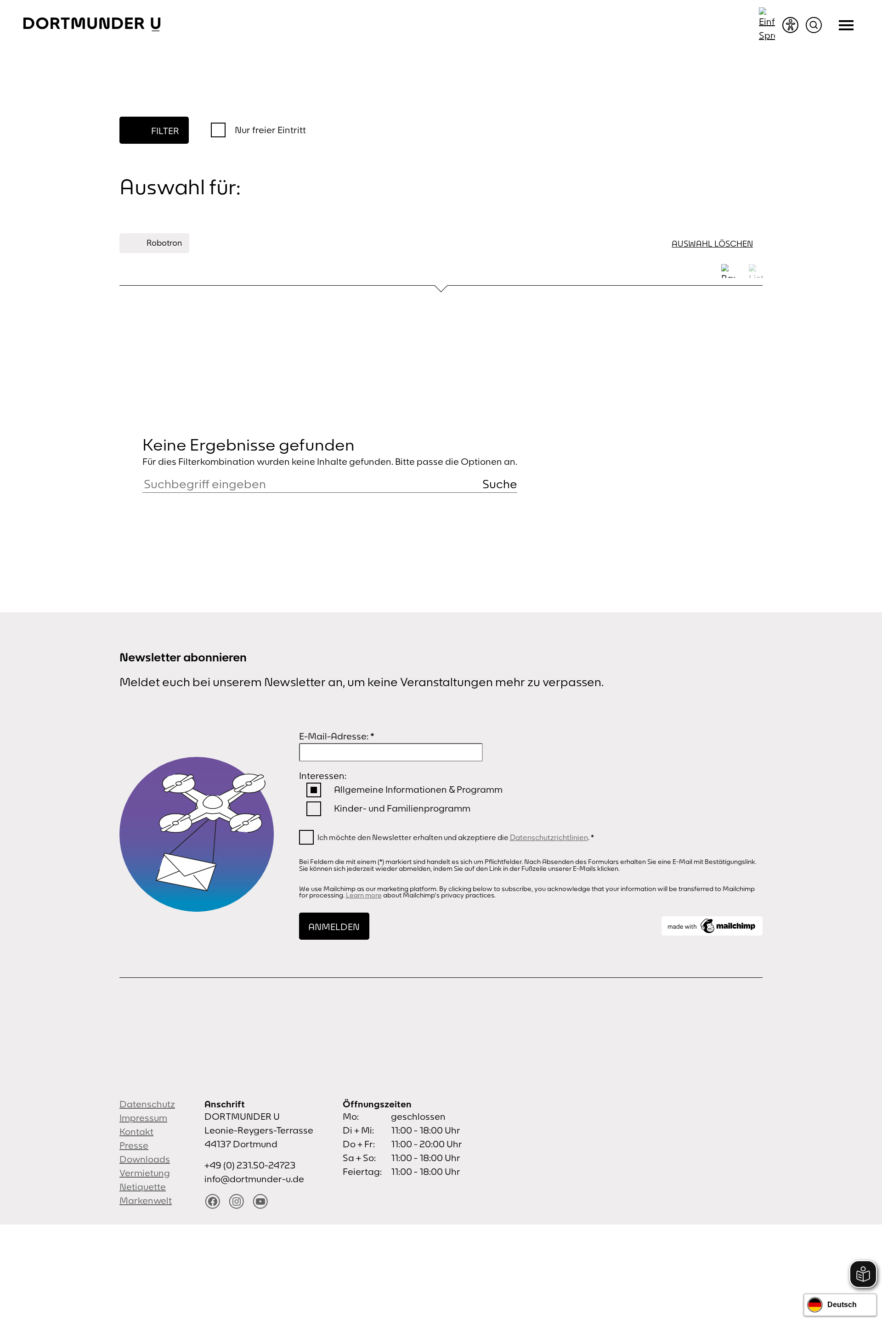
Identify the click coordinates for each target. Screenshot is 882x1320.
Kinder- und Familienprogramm (402, 808)
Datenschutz (147, 1104)
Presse (133, 1145)
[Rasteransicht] (728, 271)
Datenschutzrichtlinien (549, 837)
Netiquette (142, 1186)
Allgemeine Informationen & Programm (418, 789)
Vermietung (144, 1173)
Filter (165, 130)
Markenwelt (145, 1200)
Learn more (364, 895)
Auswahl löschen (712, 243)
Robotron (164, 242)
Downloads (144, 1159)
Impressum (143, 1117)
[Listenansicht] (755, 271)
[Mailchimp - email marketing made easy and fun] (712, 926)
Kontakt (136, 1131)
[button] (499, 484)
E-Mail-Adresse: (336, 736)
